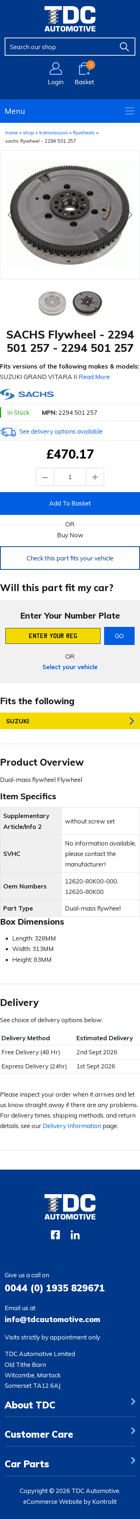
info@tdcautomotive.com (52, 1319)
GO (119, 636)
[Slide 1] (87, 303)
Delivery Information (72, 1125)
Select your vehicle (70, 667)
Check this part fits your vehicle (70, 558)
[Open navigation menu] (129, 111)
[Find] (124, 47)
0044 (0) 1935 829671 (55, 1288)
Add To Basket (70, 503)
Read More (94, 376)
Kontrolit (104, 1501)
